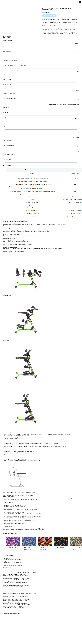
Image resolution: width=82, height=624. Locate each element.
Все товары (5, 1)
